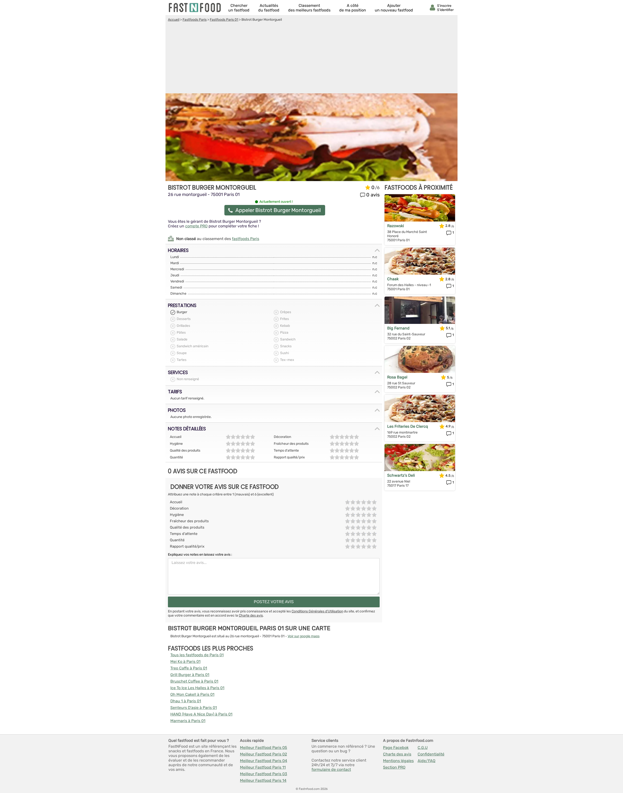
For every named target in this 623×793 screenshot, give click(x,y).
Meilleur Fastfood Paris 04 (263, 760)
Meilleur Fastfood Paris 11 (263, 767)
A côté (352, 7)
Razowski (395, 225)
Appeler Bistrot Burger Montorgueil (278, 210)
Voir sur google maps (304, 636)
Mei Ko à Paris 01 (185, 661)
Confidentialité (431, 754)
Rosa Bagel (397, 377)
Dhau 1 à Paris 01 (185, 701)
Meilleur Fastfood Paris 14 (263, 780)
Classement (309, 7)
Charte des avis (251, 615)
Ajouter (394, 7)
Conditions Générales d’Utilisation (317, 611)
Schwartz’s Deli (401, 475)
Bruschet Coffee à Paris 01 (194, 681)
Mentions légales (398, 760)
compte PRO (196, 226)
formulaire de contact (331, 769)
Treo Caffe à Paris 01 (188, 668)
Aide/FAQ (426, 760)
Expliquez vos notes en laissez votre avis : (200, 554)
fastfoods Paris (245, 238)
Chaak (393, 279)
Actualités (268, 7)
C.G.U (423, 747)
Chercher (238, 7)
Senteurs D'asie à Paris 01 (193, 707)
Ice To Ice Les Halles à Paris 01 (197, 688)
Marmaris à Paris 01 (187, 720)
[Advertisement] (311, 58)
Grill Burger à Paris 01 (189, 674)
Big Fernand (398, 328)
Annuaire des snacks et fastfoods (195, 7)
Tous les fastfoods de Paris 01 (197, 655)
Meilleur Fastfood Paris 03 (263, 774)
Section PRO (394, 767)
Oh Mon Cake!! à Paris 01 (192, 694)
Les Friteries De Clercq (407, 426)
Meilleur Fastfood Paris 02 (263, 754)
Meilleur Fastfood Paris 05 (263, 747)
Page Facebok (396, 747)
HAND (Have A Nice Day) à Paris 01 (201, 714)
